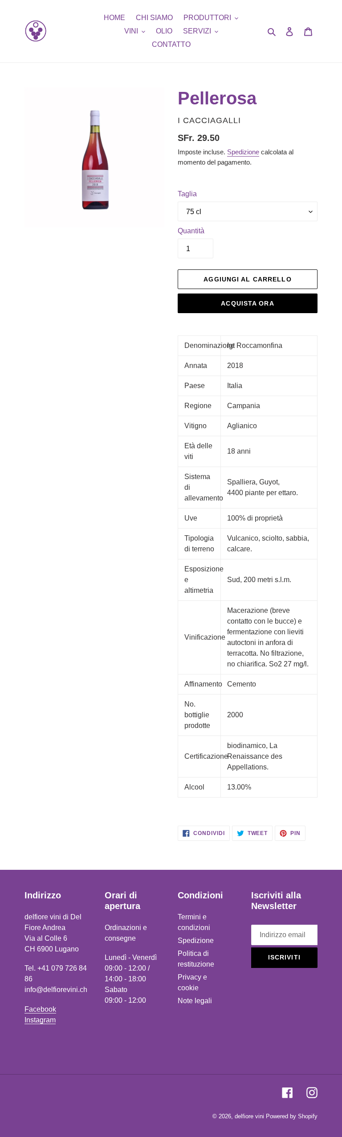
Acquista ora (247, 303)
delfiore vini (249, 1116)
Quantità (191, 231)
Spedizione (243, 152)
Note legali (195, 1001)
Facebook (40, 1009)
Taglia (187, 194)
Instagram (40, 1020)
